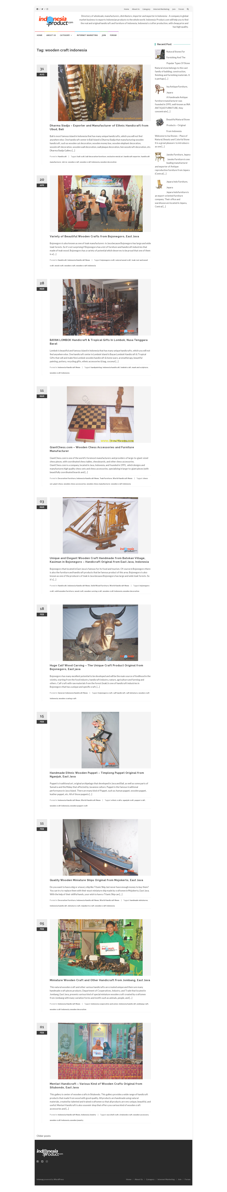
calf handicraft (119, 693)
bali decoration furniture (96, 156)
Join (174, 9)
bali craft (81, 156)
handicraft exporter (132, 156)
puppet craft (140, 800)
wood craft (59, 266)
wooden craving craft (67, 698)
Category (146, 9)
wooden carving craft (93, 591)
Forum (181, 9)
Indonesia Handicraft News (79, 260)
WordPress (59, 1179)
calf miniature (132, 693)
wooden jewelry (76, 1120)
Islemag (40, 1179)
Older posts (44, 1135)
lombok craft (126, 367)
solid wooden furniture (64, 591)
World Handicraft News (122, 478)
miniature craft (74, 906)
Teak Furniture (106, 478)
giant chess (58, 484)
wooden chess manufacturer (98, 484)
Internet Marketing (161, 9)
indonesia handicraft (111, 367)
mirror (64, 162)
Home (126, 9)
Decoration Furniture (67, 478)
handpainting (96, 367)
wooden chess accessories (75, 484)
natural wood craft (123, 260)
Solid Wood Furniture (100, 586)
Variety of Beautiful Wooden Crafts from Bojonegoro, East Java (94, 236)
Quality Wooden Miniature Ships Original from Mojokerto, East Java (96, 880)
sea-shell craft (113, 1115)
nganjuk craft (128, 800)
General (61, 693)
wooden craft (73, 162)
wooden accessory (141, 1115)
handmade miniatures (139, 900)
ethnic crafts (116, 800)
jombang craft (142, 1004)
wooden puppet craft (79, 806)
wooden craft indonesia (90, 162)
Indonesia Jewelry (88, 1115)
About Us (136, 9)
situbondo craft (125, 1115)
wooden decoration (108, 162)
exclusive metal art (115, 156)
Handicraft (62, 156)
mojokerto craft (87, 906)
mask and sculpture (140, 367)
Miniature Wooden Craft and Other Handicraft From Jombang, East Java (100, 980)
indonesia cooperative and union (104, 1004)
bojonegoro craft (107, 260)
